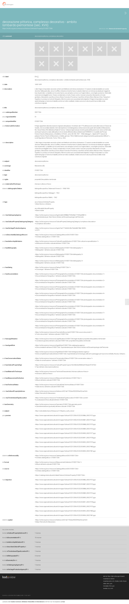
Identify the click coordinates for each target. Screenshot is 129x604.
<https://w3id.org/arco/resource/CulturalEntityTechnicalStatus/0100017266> (59, 385)
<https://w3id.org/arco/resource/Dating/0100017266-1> (53, 268)
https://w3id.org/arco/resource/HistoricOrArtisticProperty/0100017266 (27, 28)
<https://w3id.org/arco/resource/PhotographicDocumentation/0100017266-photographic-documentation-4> (70, 294)
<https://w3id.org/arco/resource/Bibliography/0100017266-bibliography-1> (59, 249)
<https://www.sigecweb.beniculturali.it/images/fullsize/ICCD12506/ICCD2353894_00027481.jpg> (65, 451)
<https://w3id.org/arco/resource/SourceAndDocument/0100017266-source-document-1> (64, 333)
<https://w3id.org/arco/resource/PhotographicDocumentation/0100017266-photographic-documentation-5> (70, 301)
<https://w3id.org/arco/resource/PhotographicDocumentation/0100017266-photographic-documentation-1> (70, 275)
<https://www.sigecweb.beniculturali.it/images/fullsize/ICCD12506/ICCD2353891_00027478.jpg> (65, 438)
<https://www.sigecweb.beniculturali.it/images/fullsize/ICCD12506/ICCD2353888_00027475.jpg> (65, 424)
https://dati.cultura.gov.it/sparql (115, 576)
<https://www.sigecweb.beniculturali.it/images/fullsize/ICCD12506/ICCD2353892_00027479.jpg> (65, 442)
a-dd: (11, 358)
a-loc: (13, 391)
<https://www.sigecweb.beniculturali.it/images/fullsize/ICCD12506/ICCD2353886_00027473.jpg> (65, 415)
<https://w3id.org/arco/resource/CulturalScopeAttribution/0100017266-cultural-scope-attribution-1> (67, 242)
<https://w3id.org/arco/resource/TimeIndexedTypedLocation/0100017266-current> (61, 399)
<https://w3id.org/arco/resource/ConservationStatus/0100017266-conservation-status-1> (64, 359)
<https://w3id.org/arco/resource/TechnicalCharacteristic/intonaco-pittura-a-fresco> (62, 372)
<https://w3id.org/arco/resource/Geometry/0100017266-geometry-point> (58, 405)
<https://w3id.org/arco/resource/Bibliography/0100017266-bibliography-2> (59, 255)
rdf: (4, 202)
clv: (8, 404)
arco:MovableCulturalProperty (44, 209)
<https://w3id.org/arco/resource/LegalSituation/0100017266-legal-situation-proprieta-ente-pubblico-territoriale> (70, 340)
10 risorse (38, 537)
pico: (11, 184)
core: (7, 142)
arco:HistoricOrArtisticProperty (45, 203)
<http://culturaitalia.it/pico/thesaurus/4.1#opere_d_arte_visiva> (54, 411)
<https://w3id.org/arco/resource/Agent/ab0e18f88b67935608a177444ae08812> (60, 216)
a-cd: (11, 126)
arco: (10, 112)
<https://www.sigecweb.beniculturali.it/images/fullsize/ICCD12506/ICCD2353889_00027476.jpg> (65, 429)
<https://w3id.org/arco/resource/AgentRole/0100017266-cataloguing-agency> (71, 346)
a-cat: (14, 235)
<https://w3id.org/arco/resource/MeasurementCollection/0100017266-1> (58, 379)
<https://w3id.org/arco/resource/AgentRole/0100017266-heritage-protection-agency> (81, 353)
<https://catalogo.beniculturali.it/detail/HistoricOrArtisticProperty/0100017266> (60, 475)
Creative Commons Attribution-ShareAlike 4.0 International (27, 601)
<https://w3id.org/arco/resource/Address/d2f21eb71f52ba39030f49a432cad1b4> (61, 392)
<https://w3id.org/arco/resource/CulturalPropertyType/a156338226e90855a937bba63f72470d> (65, 366)
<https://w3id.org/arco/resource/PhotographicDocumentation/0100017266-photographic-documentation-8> (70, 320)
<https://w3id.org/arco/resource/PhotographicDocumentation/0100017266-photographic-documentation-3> (70, 288)
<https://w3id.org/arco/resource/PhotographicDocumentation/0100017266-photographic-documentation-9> (70, 327)
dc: (4, 84)
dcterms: (12, 188)
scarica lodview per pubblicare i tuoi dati (16, 595)
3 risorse (37, 556)
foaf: (7, 480)
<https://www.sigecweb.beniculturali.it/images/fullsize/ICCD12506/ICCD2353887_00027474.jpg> (65, 420)
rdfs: (7, 36)
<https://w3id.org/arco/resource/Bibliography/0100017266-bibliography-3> (59, 262)
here (63, 601)
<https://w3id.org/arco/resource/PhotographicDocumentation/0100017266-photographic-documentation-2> (70, 281)
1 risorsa (38, 533)
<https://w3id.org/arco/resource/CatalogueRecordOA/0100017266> (57, 236)
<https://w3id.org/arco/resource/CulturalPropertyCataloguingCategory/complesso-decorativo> (65, 222)
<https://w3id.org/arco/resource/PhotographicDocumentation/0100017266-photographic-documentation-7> (70, 314)
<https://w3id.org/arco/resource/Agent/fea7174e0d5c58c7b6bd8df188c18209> (60, 229)
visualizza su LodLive (108, 578)
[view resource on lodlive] (126, 13)
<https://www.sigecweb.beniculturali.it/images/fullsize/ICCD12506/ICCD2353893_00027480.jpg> (65, 446)
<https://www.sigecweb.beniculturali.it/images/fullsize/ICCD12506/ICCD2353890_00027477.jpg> (65, 433)
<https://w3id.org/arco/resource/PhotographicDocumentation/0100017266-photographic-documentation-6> (70, 307)
